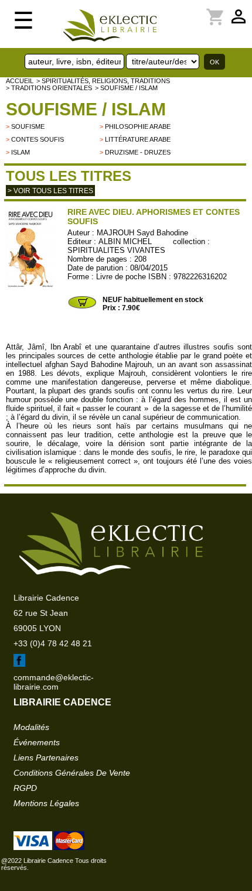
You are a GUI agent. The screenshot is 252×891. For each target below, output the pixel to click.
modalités (31, 727)
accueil (19, 80)
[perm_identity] (174, 10)
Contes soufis (37, 139)
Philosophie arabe (138, 126)
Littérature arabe (138, 139)
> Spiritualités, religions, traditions (103, 80)
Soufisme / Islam (86, 109)
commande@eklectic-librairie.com (53, 682)
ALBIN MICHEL (125, 241)
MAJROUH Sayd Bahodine (142, 232)
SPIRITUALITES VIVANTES (116, 250)
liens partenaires (46, 757)
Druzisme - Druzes (138, 152)
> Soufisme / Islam (126, 87)
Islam (20, 152)
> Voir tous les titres (50, 191)
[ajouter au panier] (82, 307)
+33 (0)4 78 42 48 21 (52, 643)
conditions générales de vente (71, 772)
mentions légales (46, 803)
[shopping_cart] (181, 10)
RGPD (25, 788)
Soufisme (28, 126)
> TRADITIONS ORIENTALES (49, 87)
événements (36, 742)
